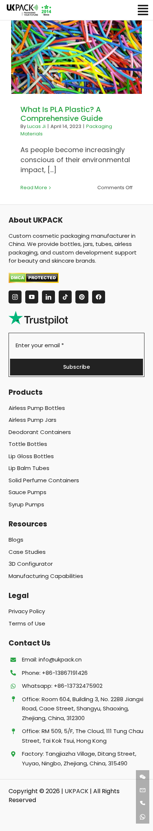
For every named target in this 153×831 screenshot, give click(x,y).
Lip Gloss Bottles (31, 456)
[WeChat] (142, 777)
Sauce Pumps (27, 492)
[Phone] (142, 803)
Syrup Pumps (26, 504)
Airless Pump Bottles (37, 408)
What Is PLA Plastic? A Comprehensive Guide (61, 114)
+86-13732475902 (78, 686)
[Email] (142, 790)
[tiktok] (65, 296)
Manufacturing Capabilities (46, 576)
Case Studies (27, 552)
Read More (33, 187)
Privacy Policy (27, 611)
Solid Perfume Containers (44, 480)
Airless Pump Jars (32, 420)
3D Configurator (31, 564)
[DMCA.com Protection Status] (76, 278)
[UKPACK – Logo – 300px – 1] (29, 7)
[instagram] (15, 296)
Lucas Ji (36, 126)
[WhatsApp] (142, 817)
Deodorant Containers (40, 432)
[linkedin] (48, 296)
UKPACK (76, 791)
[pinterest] (81, 296)
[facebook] (98, 296)
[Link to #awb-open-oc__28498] (143, 10)
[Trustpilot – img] (38, 314)
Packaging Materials (76, 57)
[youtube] (31, 296)
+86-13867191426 (65, 673)
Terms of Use (27, 623)
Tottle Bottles (28, 444)
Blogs (16, 539)
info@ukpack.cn (60, 659)
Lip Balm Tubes (29, 468)
